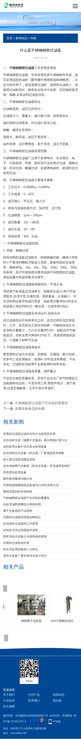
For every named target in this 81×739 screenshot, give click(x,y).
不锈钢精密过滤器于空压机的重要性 (41, 403)
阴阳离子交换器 (27, 620)
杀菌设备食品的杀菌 (30, 408)
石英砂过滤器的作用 (16, 542)
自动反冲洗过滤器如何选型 (20, 530)
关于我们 (9, 694)
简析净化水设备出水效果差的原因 (25, 536)
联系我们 (34, 700)
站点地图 (9, 706)
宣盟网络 (67, 715)
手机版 (57, 721)
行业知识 (9, 700)
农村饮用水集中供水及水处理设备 (25, 446)
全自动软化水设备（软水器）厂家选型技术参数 (33, 453)
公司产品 (34, 694)
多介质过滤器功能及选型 (19, 459)
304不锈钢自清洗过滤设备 (64, 620)
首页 (9, 38)
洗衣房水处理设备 (14, 472)
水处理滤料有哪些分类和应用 (22, 504)
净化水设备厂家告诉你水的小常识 (25, 555)
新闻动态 (21, 38)
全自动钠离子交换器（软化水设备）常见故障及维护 (36, 465)
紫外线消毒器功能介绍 (17, 478)
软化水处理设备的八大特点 (20, 549)
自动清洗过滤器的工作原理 (20, 523)
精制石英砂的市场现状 (17, 491)
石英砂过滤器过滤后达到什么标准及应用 (29, 433)
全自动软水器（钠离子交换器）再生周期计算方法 (35, 440)
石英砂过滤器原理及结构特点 (22, 517)
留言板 (57, 700)
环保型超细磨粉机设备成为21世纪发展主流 (31, 485)
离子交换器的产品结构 (17, 510)
